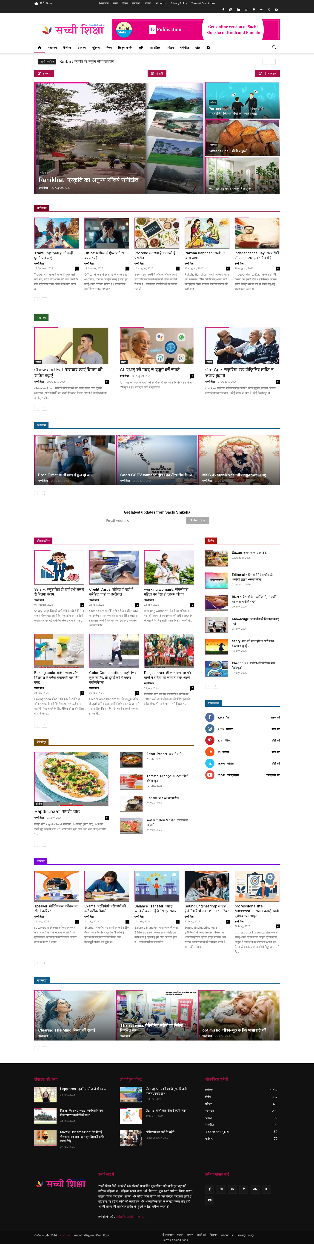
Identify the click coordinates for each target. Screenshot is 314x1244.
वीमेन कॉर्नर (43, 541)
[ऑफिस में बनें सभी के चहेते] (131, 1138)
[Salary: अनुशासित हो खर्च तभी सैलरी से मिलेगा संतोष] (59, 567)
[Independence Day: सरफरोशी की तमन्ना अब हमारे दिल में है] (257, 233)
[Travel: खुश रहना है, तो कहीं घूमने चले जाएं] (56, 233)
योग (257, 318)
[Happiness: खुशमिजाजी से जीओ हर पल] (45, 1094)
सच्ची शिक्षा (43, 187)
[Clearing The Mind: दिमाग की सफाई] (75, 1015)
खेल (197, 47)
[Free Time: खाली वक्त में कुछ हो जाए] (75, 460)
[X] (268, 9)
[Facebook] (223, 9)
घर (211, 182)
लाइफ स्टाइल (239, 980)
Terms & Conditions (203, 3)
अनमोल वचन (212, 425)
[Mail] (246, 9)
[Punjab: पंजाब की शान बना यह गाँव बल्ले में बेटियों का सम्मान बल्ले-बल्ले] (169, 651)
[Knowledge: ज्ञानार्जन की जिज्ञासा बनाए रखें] (216, 625)
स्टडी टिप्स (235, 861)
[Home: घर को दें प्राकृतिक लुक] (242, 175)
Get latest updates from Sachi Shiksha (157, 512)
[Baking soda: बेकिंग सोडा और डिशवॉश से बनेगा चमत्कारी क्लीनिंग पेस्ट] (59, 651)
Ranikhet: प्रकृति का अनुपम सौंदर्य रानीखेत (87, 61)
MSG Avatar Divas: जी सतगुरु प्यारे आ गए (234, 475)
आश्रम (241, 425)
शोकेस (38, 361)
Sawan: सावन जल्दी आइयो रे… (250, 553)
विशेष (211, 541)
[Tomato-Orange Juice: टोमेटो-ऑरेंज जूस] (131, 782)
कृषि (141, 47)
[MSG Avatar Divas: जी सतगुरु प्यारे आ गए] (239, 460)
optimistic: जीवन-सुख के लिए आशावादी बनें (234, 1030)
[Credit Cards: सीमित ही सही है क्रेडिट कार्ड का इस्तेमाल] (114, 567)
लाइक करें (275, 717)
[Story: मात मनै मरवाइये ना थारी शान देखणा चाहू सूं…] (216, 647)
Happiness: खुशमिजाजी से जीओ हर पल (83, 1089)
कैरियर (67, 47)
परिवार (92, 541)
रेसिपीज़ (41, 742)
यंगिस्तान (117, 541)
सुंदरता (96, 47)
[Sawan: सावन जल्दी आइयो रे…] (216, 558)
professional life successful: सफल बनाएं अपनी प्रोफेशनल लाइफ (257, 911)
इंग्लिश (125, 3)
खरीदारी (168, 541)
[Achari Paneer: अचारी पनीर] (131, 760)
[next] (273, 61)
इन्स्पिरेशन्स (217, 861)
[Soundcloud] (261, 9)
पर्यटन (170, 47)
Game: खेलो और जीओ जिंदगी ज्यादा (166, 1110)
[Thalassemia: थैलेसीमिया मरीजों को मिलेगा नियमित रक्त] (157, 1015)
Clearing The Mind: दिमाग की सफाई (66, 1030)
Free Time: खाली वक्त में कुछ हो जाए (65, 475)
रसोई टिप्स (151, 541)
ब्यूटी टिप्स (219, 980)
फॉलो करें (276, 729)
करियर (41, 861)
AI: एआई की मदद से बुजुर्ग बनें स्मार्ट (150, 369)
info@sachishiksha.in (132, 1216)
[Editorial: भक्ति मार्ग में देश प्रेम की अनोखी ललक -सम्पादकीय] (216, 581)
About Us (160, 3)
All (189, 318)
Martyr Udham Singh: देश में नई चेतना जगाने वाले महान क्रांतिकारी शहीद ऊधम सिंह (82, 1136)
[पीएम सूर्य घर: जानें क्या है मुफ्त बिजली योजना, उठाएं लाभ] (131, 1094)
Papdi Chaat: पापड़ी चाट (57, 811)
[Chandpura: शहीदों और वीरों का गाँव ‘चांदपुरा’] (216, 669)
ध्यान (228, 425)
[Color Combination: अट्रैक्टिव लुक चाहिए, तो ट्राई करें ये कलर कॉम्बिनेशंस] (114, 651)
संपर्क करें (136, 3)
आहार (229, 318)
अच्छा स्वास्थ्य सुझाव (208, 318)
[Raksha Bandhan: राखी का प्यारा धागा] (207, 233)
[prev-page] (37, 300)
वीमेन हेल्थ (134, 541)
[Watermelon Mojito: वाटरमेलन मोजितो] (131, 826)
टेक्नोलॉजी (253, 861)
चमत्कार (193, 425)
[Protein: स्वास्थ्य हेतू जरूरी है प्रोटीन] (157, 233)
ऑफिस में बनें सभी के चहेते (160, 1132)
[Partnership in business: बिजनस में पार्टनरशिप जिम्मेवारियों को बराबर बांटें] (242, 100)
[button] (274, 48)
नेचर (109, 47)
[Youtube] (276, 9)
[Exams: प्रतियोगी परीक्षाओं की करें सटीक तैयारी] (106, 886)
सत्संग (255, 425)
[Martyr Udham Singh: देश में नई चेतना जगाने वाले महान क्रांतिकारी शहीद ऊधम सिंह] (45, 1138)
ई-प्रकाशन (103, 3)
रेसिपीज (184, 47)
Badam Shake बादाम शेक (162, 798)
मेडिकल (243, 318)
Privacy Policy (179, 3)
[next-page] (44, 300)
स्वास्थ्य (52, 47)
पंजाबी (115, 3)
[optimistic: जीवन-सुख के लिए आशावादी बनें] (239, 1015)
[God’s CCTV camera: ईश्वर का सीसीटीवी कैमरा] (157, 460)
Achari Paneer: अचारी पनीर (164, 754)
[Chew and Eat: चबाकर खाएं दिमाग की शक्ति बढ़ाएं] (71, 345)
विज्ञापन (148, 3)
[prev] (265, 61)
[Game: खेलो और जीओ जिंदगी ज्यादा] (131, 1116)
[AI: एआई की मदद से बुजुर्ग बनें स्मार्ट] (157, 345)
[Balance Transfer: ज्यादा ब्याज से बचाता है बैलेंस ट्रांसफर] (157, 886)
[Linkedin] (238, 9)
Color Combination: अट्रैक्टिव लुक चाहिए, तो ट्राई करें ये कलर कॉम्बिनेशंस (112, 678)
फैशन (256, 980)
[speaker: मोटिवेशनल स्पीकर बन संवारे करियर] (56, 886)
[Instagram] (230, 9)
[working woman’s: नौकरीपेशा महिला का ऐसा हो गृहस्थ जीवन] (169, 567)
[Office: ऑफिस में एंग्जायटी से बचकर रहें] (106, 233)
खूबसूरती (42, 980)
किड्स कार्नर (125, 47)
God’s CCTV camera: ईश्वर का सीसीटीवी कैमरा (156, 475)
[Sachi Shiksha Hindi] (60, 1183)
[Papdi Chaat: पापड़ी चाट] (71, 779)
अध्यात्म (81, 47)
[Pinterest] (253, 9)
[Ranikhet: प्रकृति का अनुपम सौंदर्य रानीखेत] (119, 138)
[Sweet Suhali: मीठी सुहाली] (242, 137)
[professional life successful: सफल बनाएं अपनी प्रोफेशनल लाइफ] (257, 886)
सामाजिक (155, 47)
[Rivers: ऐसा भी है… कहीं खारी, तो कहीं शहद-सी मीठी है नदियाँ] (216, 603)
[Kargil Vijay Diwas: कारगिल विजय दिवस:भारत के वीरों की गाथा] (45, 1116)
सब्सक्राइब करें (273, 775)
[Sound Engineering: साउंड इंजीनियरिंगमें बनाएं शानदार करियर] (207, 886)
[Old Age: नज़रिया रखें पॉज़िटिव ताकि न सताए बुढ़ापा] (242, 345)
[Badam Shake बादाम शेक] (131, 804)
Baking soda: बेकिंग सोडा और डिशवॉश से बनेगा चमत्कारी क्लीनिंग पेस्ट (56, 678)
